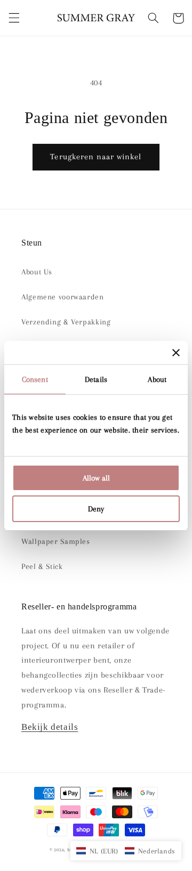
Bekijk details (49, 727)
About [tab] (157, 379)
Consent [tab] (35, 379)
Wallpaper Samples (55, 541)
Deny (96, 508)
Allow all (96, 478)
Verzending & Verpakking (66, 322)
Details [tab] (96, 379)
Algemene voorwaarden (62, 296)
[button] (14, 18)
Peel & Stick (42, 566)
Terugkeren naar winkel (95, 156)
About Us (36, 271)
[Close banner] (176, 352)
